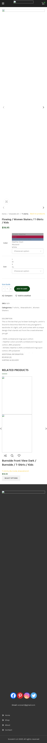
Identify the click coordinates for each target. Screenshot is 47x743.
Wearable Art (14, 214)
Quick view (12, 455)
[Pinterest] (20, 695)
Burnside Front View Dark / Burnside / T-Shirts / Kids (19, 463)
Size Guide (6, 284)
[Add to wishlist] (19, 455)
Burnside (13, 471)
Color (5, 243)
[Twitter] (34, 695)
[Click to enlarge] (6, 201)
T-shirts (25, 214)
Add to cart (22, 289)
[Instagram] (27, 695)
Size (5, 267)
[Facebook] (13, 695)
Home (4, 214)
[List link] (23, 715)
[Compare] (5, 455)
